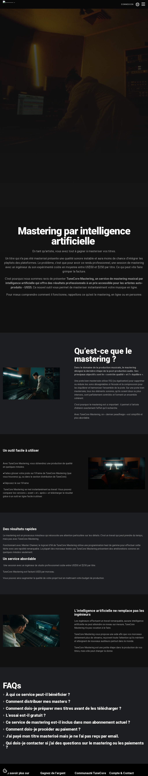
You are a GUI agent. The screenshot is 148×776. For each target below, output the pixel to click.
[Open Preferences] (5, 771)
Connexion (127, 4)
